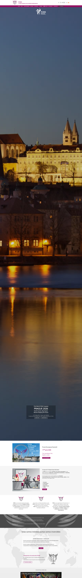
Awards (40, 6)
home (19, 6)
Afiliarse (31, 6)
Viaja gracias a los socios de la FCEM (31, 555)
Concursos (36, 6)
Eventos (46, 6)
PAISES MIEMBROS (15, 524)
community (56, 6)
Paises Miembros (26, 6)
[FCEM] (14, 2)
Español (67, 2)
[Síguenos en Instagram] (60, 2)
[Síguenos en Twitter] (62, 2)
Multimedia (50, 6)
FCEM (21, 6)
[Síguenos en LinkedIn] (64, 2)
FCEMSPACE (62, 6)
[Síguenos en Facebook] (58, 2)
